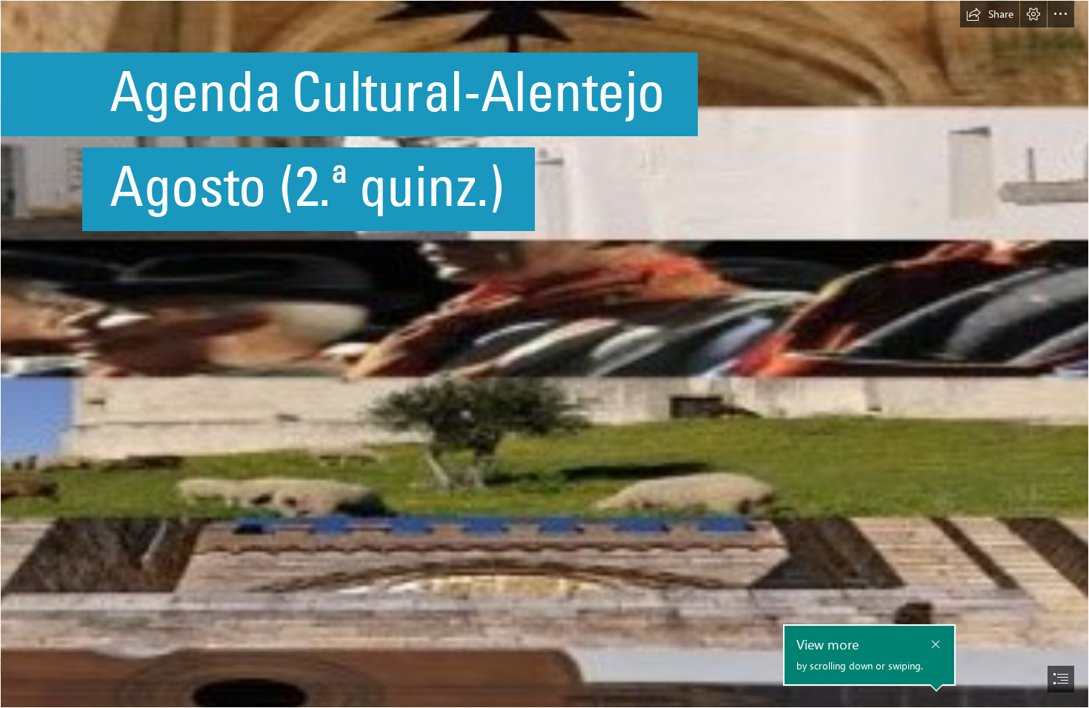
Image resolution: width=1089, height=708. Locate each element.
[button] (989, 14)
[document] (544, 354)
